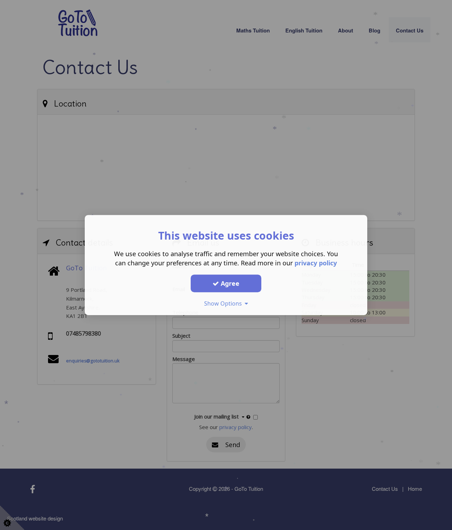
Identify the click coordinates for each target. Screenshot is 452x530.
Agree (229, 283)
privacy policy (316, 263)
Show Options (224, 303)
